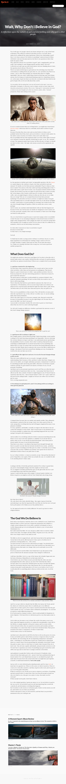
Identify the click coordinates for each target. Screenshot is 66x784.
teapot (53, 182)
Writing (27, 1)
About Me (45, 1)
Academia (39, 1)
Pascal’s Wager (14, 128)
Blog (17, 1)
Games (33, 1)
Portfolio (52, 1)
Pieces (22, 1)
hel (50, 664)
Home (13, 1)
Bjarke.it (5, 2)
